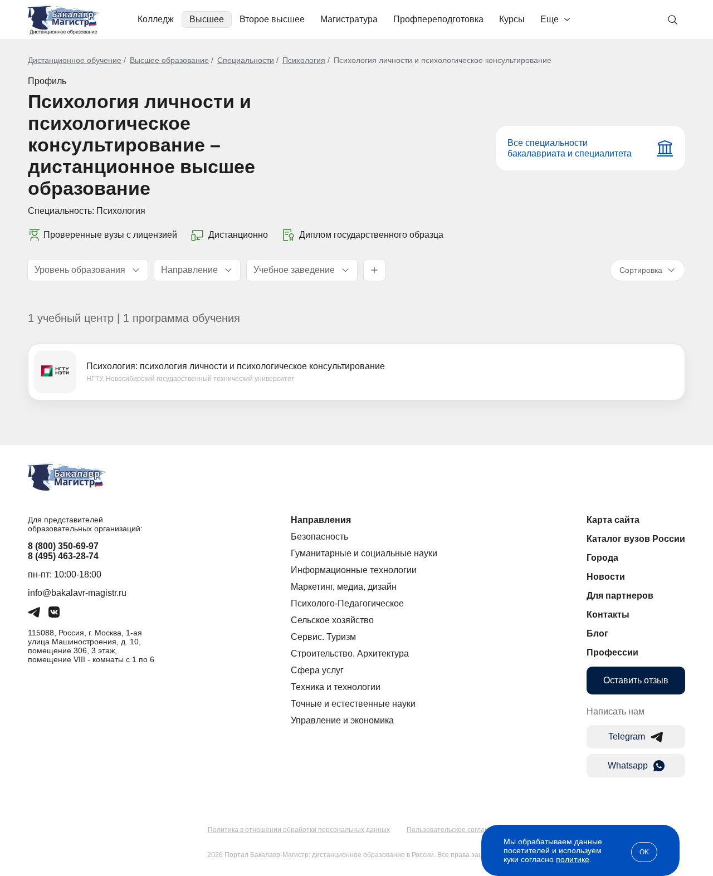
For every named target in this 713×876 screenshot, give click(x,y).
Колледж (156, 19)
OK (644, 852)
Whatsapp (628, 765)
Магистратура (349, 19)
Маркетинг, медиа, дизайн (344, 586)
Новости (606, 576)
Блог (597, 633)
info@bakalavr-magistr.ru (77, 593)
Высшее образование (169, 60)
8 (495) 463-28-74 (63, 556)
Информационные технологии (354, 570)
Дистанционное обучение (74, 60)
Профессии (612, 652)
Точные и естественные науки (353, 703)
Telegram (626, 736)
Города (602, 557)
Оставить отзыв (635, 680)
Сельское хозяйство (332, 620)
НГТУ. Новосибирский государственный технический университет (190, 379)
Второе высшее (272, 19)
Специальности (245, 60)
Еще (549, 19)
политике (572, 859)
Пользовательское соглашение (456, 830)
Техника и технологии (335, 687)
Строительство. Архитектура (350, 653)
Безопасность (319, 536)
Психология (303, 60)
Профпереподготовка (438, 19)
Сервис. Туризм (323, 637)
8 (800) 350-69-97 (63, 546)
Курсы (512, 19)
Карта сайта (613, 520)
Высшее (206, 19)
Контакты (608, 614)
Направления (321, 520)
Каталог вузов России (636, 539)
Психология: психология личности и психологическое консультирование (235, 366)
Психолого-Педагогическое (347, 603)
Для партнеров (620, 595)
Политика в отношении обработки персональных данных (299, 830)
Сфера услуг (317, 670)
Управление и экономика (342, 720)
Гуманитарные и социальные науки (364, 553)
